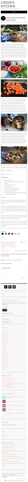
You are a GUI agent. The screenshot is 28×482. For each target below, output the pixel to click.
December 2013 (5, 359)
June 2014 (4, 348)
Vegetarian (17, 22)
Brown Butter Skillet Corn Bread (8, 381)
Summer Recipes (10, 22)
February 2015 (5, 334)
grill (13, 242)
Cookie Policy (4, 476)
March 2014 (4, 354)
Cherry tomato (5, 242)
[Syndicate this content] (2, 443)
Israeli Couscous (7, 244)
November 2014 (5, 339)
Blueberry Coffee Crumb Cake (21, 250)
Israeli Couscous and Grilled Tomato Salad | (13, 260)
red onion (10, 245)
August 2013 (4, 367)
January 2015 (4, 335)
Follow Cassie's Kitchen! (9, 300)
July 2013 (4, 369)
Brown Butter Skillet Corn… (18, 409)
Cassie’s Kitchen (8, 443)
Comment (23, 277)
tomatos (9, 246)
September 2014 (5, 343)
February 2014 (5, 356)
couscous (10, 242)
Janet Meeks (8, 409)
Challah (3, 466)
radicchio (6, 245)
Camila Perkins (9, 405)
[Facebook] (5, 286)
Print (25, 170)
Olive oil (12, 244)
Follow (4, 310)
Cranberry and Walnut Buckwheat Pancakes (11, 461)
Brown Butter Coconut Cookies (8, 380)
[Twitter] (14, 286)
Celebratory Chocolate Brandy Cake (9, 378)
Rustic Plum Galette (5, 250)
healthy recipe (8, 243)
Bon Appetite (10, 174)
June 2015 (4, 330)
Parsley (2, 245)
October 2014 (5, 341)
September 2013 (5, 365)
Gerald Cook (8, 396)
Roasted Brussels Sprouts (17, 401)
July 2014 (4, 346)
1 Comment (24, 242)
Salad (6, 22)
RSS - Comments (5, 436)
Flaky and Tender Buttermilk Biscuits (9, 387)
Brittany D (8, 401)
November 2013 (5, 361)
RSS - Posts (4, 434)
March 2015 (4, 332)
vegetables (13, 246)
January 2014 (4, 358)
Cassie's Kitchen (8, 4)
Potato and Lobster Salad (19, 405)
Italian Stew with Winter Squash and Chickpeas (11, 456)
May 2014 (4, 350)
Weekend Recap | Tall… (11, 413)
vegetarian (3, 247)
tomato (5, 246)
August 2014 (4, 345)
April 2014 (4, 352)
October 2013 (5, 363)
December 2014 (5, 337)
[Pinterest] (10, 286)
